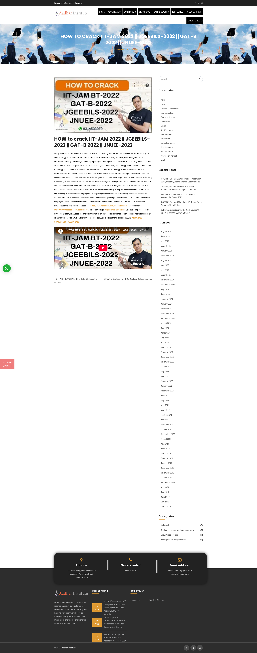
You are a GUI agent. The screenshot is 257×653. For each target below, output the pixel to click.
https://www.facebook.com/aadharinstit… (71, 210)
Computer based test (170, 109)
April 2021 (165, 405)
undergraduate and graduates (173, 540)
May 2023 (165, 338)
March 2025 (166, 275)
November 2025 (167, 256)
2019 (163, 104)
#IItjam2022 (137, 218)
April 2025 (165, 270)
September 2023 (168, 318)
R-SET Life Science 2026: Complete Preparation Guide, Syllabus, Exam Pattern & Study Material (115, 607)
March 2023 (166, 347)
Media (163, 126)
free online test (167, 113)
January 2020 (166, 463)
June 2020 (165, 449)
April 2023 (165, 342)
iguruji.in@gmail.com (180, 574)
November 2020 (167, 424)
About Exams (114, 12)
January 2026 (166, 251)
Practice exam (167, 147)
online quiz (165, 139)
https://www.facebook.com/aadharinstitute (108, 206)
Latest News (128, 28)
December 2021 (167, 391)
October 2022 (166, 367)
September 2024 (168, 285)
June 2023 (165, 333)
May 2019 (165, 502)
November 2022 (167, 362)
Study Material (193, 12)
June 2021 (165, 396)
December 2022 (167, 357)
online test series (168, 143)
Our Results (130, 12)
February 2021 (167, 415)
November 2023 (167, 313)
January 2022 (166, 386)
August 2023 (166, 323)
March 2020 (166, 453)
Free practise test (168, 117)
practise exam (167, 152)
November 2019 (167, 473)
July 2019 (165, 492)
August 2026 (166, 231)
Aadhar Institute (69, 648)
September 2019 (168, 482)
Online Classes (161, 12)
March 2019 (166, 507)
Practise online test (169, 156)
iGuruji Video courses (169, 535)
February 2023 (167, 352)
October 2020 (166, 429)
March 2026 (166, 246)
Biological (165, 525)
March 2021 (166, 410)
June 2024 (165, 294)
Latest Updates (195, 21)
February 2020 (167, 458)
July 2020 (165, 444)
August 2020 (166, 439)
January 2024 (166, 304)
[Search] (200, 79)
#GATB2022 (59, 222)
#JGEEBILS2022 (72, 222)
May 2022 (165, 371)
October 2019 (166, 478)
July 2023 (165, 328)
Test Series (177, 12)
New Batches (166, 134)
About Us (136, 600)
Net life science (167, 130)
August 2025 (166, 260)
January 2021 (166, 420)
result (163, 160)
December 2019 (167, 468)
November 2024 (167, 280)
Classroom (144, 12)
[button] (7, 268)
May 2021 (165, 400)
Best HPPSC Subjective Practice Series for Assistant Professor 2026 (115, 637)
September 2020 (168, 434)
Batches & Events (157, 600)
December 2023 (167, 309)
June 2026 (165, 236)
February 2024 (167, 299)
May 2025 (165, 265)
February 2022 (167, 381)
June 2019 (165, 497)
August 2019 (166, 487)
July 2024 (165, 289)
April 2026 (165, 241)
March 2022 (166, 376)
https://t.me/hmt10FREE (115, 210)
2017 (163, 100)
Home (102, 12)
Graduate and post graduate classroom (177, 530)
